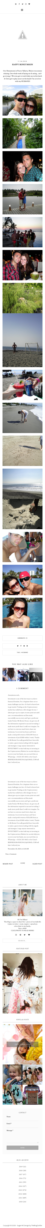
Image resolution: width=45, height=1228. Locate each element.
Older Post (37, 864)
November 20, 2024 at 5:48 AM (18, 849)
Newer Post (8, 864)
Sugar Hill (20, 1225)
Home (23, 863)
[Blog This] (27, 646)
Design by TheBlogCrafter (33, 1225)
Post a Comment (11, 854)
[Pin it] (24, 646)
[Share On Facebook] (21, 646)
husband (24, 652)
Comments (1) (22, 638)
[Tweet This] (18, 646)
